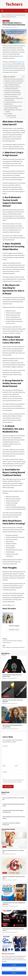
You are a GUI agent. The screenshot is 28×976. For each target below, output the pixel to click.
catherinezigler (6, 27)
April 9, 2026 (13, 27)
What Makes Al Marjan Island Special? (13, 79)
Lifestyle (4, 872)
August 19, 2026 (12, 678)
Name (4, 765)
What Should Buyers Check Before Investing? (13, 110)
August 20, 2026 (11, 854)
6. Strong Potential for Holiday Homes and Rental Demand (13, 99)
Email (16, 765)
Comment (5, 746)
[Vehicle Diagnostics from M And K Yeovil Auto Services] (14, 918)
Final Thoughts (8, 113)
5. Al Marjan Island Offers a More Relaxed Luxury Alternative (12, 95)
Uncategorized (6, 20)
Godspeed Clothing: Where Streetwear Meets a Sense (14, 804)
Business (4, 899)
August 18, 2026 (12, 703)
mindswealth (6, 906)
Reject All (14, 972)
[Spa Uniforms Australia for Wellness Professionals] (14, 944)
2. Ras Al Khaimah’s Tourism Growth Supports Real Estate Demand (13, 83)
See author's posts (14, 629)
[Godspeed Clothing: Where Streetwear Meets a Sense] (14, 866)
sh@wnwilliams (6, 728)
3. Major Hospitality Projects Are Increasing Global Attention (12, 87)
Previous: (12, 640)
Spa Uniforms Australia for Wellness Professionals (11, 823)
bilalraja (5, 854)
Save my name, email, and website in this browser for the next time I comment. (13, 780)
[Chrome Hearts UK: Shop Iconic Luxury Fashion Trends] (14, 664)
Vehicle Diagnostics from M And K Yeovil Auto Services (14, 817)
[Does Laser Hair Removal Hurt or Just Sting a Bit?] (14, 840)
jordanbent (6, 703)
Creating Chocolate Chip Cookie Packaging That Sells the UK (13, 811)
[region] (14, 963)
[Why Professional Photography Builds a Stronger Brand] (14, 714)
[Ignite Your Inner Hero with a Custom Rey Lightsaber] (14, 689)
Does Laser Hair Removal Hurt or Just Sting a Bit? (13, 798)
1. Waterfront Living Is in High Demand (13, 81)
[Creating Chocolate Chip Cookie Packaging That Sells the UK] (14, 892)
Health (4, 846)
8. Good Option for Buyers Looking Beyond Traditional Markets (13, 106)
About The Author (12, 115)
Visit (13, 605)
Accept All (14, 965)
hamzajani (5, 880)
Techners (14, 4)
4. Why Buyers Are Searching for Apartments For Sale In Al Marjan (12, 91)
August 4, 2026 (13, 728)
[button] (2, 10)
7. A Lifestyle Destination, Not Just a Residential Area (13, 103)
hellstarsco (6, 678)
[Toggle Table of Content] (22, 77)
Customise (14, 969)
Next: (14, 646)
